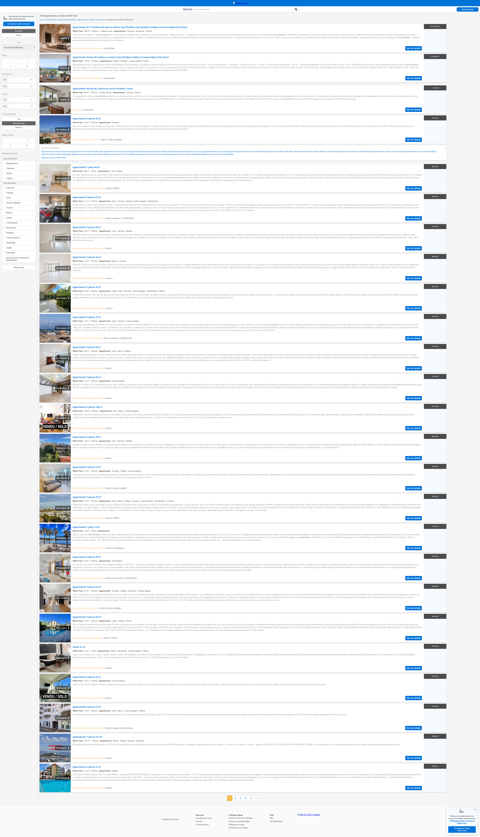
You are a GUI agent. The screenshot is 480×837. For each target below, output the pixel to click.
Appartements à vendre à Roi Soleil (250, 152)
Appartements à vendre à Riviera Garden (158, 152)
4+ (27, 66)
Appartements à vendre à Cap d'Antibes (218, 154)
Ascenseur (11, 228)
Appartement (12, 163)
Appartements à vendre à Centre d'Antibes (153, 154)
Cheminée (10, 253)
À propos (199, 821)
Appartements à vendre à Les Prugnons (388, 152)
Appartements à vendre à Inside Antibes (87, 154)
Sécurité (10, 233)
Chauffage (10, 243)
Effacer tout (19, 267)
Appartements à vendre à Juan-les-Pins (91, 20)
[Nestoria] (240, 3)
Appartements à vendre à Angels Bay (56, 154)
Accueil (42, 20)
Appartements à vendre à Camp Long (189, 152)
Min (5, 80)
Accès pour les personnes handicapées (17, 259)
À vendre (18, 31)
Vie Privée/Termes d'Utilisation (241, 818)
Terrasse (10, 188)
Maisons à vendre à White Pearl (54, 158)
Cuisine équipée (13, 203)
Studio (9, 173)
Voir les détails (413, 48)
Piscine (9, 208)
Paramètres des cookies (238, 828)
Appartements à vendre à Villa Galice (279, 152)
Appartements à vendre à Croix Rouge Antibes (122, 152)
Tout (19, 119)
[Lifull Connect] (309, 821)
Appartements (19, 123)
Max (5, 86)
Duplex (9, 178)
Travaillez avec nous (204, 818)
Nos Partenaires (276, 821)
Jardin (9, 218)
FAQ (271, 818)
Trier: (19, 42)
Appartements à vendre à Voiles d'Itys (88, 152)
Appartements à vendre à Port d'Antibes (120, 154)
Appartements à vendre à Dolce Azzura (57, 152)
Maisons (19, 127)
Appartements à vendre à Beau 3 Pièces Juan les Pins (315, 152)
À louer (19, 35)
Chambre (10, 168)
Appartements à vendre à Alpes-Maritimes (61, 20)
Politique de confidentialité (239, 821)
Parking (9, 193)
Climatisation (12, 223)
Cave (8, 198)
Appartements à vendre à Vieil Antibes (186, 154)
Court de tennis (13, 238)
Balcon (9, 213)
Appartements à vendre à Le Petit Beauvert (355, 152)
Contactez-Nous (202, 825)
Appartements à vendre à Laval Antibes (420, 152)
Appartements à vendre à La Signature (220, 152)
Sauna (9, 248)
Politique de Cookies (237, 825)
